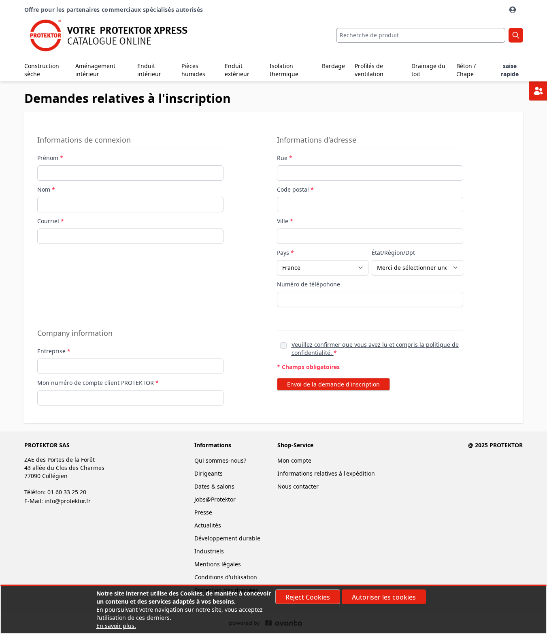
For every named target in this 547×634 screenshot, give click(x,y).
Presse (203, 512)
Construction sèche (41, 70)
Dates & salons (214, 486)
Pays (284, 252)
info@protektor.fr (68, 501)
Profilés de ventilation (369, 70)
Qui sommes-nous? (220, 460)
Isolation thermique (284, 70)
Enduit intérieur (149, 70)
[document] (274, 609)
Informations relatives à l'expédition (326, 473)
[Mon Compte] (513, 10)
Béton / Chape (466, 70)
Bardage (333, 66)
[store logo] (107, 35)
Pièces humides (193, 70)
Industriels (209, 551)
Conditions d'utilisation (225, 577)
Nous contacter (298, 486)
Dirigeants (208, 473)
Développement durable (227, 538)
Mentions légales (217, 564)
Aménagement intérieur (95, 70)
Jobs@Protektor (215, 499)
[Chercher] (516, 35)
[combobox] (420, 35)
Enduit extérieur (237, 70)
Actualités (207, 525)
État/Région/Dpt (393, 252)
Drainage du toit (428, 70)
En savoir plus (115, 626)
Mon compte (294, 460)
